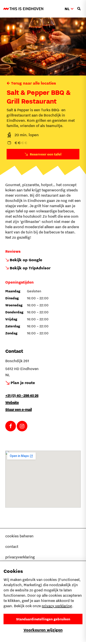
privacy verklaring (57, 605)
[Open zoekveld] (78, 8)
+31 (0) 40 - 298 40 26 (21, 395)
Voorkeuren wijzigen (43, 629)
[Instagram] (22, 426)
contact (11, 546)
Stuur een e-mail (18, 409)
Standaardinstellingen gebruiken (43, 619)
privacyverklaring (20, 557)
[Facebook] (10, 426)
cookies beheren (19, 536)
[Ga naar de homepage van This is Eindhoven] (23, 9)
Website (12, 402)
